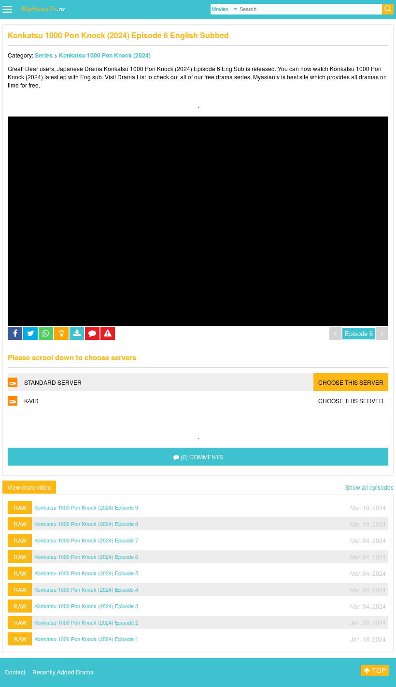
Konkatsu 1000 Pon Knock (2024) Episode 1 (86, 639)
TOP (378, 670)
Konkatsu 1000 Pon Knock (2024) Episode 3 (86, 606)
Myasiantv (266, 77)
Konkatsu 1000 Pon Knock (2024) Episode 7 (86, 540)
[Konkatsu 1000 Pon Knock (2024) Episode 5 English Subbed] (335, 333)
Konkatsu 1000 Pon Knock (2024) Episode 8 (86, 523)
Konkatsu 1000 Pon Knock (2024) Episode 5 (86, 573)
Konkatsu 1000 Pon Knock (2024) (105, 55)
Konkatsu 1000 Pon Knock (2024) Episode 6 (86, 556)
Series (44, 55)
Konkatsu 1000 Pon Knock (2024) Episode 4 (86, 589)
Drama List (131, 77)
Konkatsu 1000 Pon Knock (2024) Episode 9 (86, 507)
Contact (15, 672)
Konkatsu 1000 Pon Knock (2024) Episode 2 (86, 622)
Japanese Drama (79, 68)
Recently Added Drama (63, 672)
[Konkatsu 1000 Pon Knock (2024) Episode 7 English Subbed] (382, 333)
